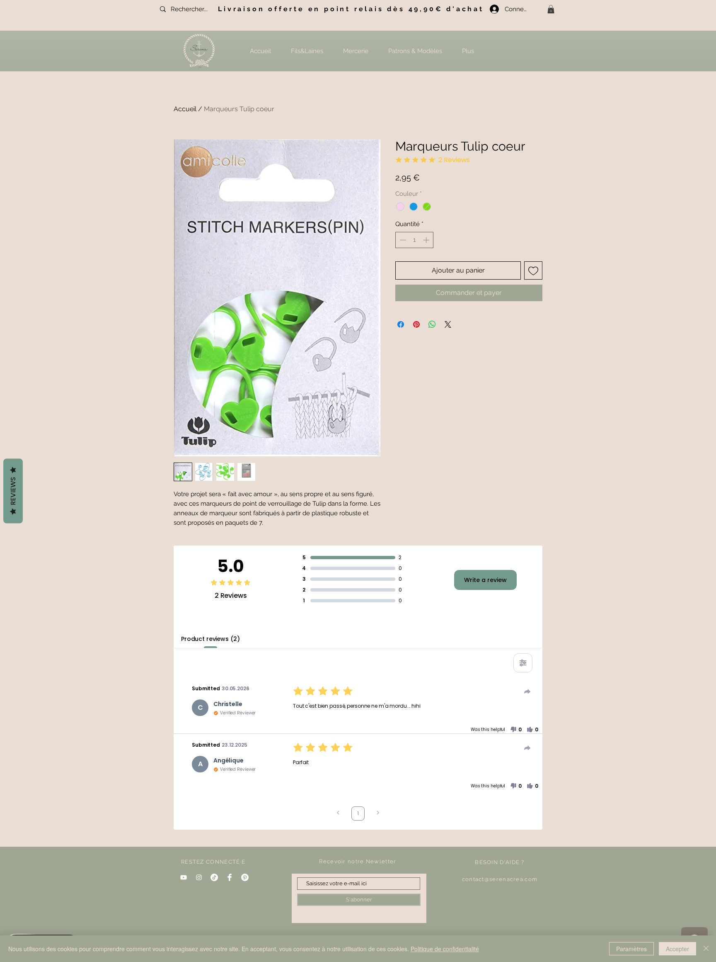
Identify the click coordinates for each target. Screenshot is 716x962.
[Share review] (527, 692)
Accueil (185, 109)
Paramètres (631, 949)
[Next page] (378, 813)
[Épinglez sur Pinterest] (416, 324)
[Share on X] (448, 324)
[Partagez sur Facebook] (401, 324)
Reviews (13, 491)
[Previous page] (338, 813)
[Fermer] (706, 948)
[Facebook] (229, 877)
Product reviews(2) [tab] (210, 639)
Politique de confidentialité (445, 949)
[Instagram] (199, 877)
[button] (550, 9)
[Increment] (427, 240)
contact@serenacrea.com (500, 879)
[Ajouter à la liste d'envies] (533, 270)
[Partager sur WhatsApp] (432, 324)
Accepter (677, 949)
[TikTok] (214, 877)
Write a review (485, 580)
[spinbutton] (414, 240)
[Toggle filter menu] (522, 662)
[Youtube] (183, 877)
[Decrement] (402, 240)
